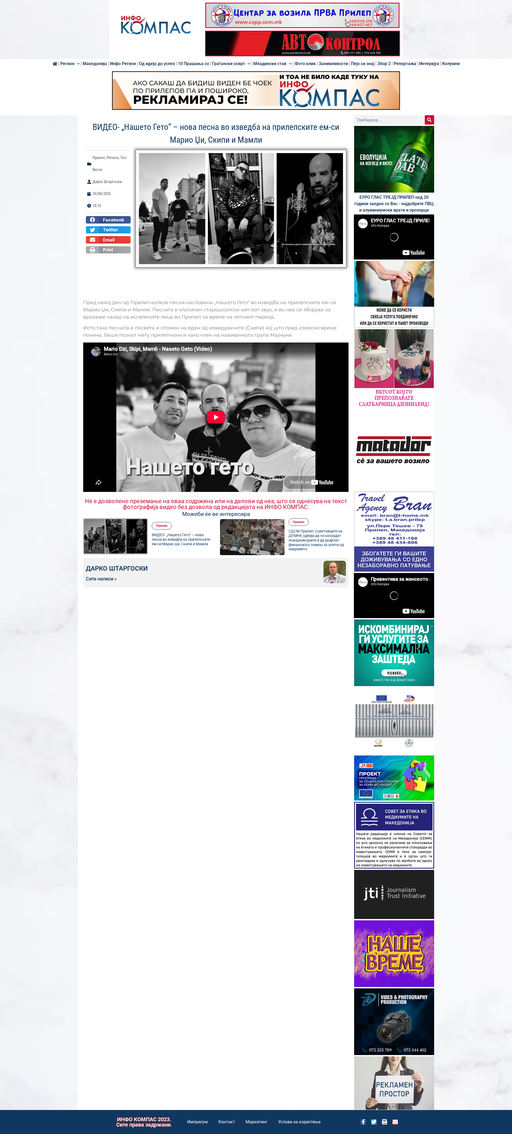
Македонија (95, 64)
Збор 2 (384, 64)
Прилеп (99, 157)
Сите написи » (101, 578)
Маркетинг (256, 1121)
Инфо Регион (123, 64)
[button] (108, 220)
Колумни (451, 64)
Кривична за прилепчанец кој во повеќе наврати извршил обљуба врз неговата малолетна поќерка (318, 539)
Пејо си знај (362, 64)
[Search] (429, 120)
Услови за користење (299, 1121)
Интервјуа (429, 64)
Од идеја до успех (157, 64)
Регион (67, 64)
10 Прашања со (193, 64)
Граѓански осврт (228, 64)
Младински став (269, 64)
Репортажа (405, 64)
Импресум (197, 1121)
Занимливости (333, 64)
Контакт (226, 1121)
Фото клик (305, 64)
